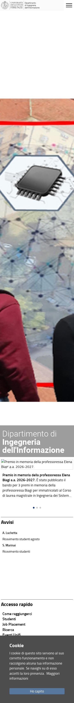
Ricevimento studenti (16, 551)
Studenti (9, 618)
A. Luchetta (9, 532)
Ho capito (37, 691)
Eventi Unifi (11, 634)
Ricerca (8, 629)
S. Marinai (9, 545)
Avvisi (7, 521)
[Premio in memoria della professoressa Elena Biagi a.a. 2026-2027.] (37, 479)
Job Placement (13, 624)
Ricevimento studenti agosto (21, 539)
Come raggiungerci (17, 613)
